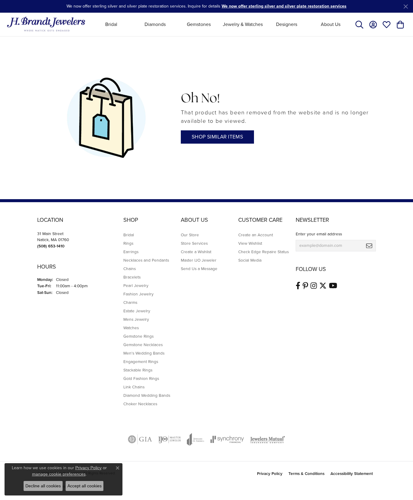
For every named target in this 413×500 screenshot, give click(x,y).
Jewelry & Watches (243, 24)
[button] (359, 24)
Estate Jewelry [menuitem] (136, 311)
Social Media (250, 260)
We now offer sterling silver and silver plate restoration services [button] (284, 6)
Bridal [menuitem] (128, 235)
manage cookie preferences (59, 474)
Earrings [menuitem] (130, 252)
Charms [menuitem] (130, 302)
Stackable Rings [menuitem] (137, 370)
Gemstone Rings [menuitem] (138, 336)
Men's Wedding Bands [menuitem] (143, 353)
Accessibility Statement (351, 473)
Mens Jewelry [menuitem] (136, 319)
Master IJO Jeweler (198, 260)
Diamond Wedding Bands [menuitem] (146, 395)
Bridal (111, 24)
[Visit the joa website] (195, 439)
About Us (330, 24)
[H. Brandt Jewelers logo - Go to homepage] (46, 24)
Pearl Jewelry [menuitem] (135, 285)
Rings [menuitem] (128, 243)
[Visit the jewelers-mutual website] (267, 439)
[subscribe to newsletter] (369, 245)
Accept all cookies (84, 485)
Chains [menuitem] (129, 269)
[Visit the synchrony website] (227, 439)
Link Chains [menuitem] (134, 387)
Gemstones (199, 24)
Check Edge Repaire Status (263, 252)
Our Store (190, 235)
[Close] (405, 6)
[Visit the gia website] (140, 439)
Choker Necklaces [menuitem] (140, 404)
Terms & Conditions (306, 473)
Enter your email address (319, 234)
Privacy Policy (269, 473)
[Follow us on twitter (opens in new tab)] (323, 286)
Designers (286, 24)
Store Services (194, 243)
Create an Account (255, 235)
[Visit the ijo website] (169, 439)
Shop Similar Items (217, 137)
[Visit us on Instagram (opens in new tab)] (314, 286)
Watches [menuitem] (131, 328)
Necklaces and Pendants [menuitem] (146, 260)
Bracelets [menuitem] (132, 277)
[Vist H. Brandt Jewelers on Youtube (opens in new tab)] (333, 286)
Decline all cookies (43, 485)
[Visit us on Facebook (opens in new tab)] (298, 286)
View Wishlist (250, 243)
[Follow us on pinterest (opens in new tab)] (305, 286)
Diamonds (155, 24)
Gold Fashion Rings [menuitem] (141, 378)
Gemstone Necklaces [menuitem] (143, 345)
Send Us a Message (199, 269)
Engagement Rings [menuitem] (140, 361)
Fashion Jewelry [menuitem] (138, 294)
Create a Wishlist (196, 252)
